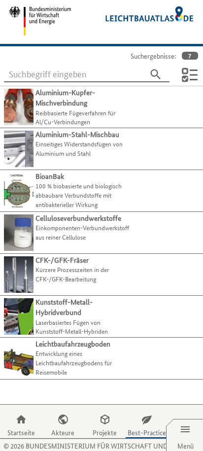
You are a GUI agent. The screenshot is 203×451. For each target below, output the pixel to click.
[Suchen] (156, 74)
